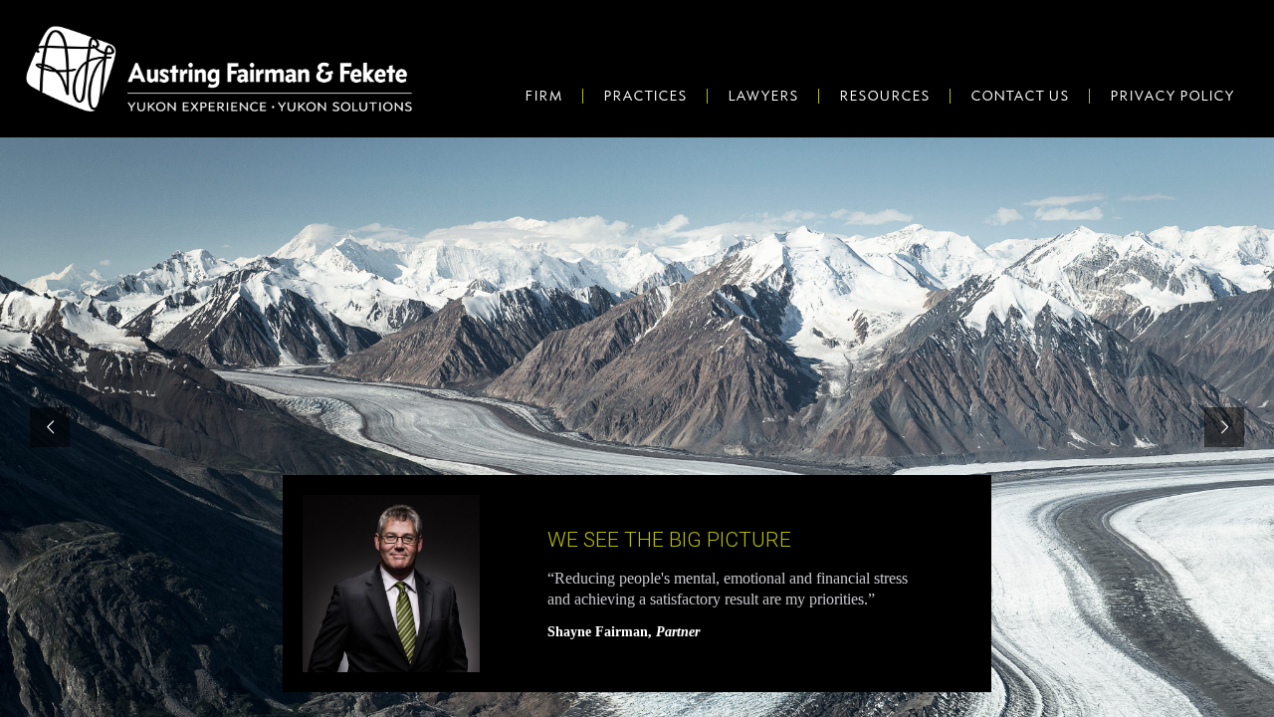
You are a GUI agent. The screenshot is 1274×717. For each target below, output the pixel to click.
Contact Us (1019, 96)
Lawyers (763, 96)
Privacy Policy (1172, 96)
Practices (645, 96)
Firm (543, 96)
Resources (884, 96)
